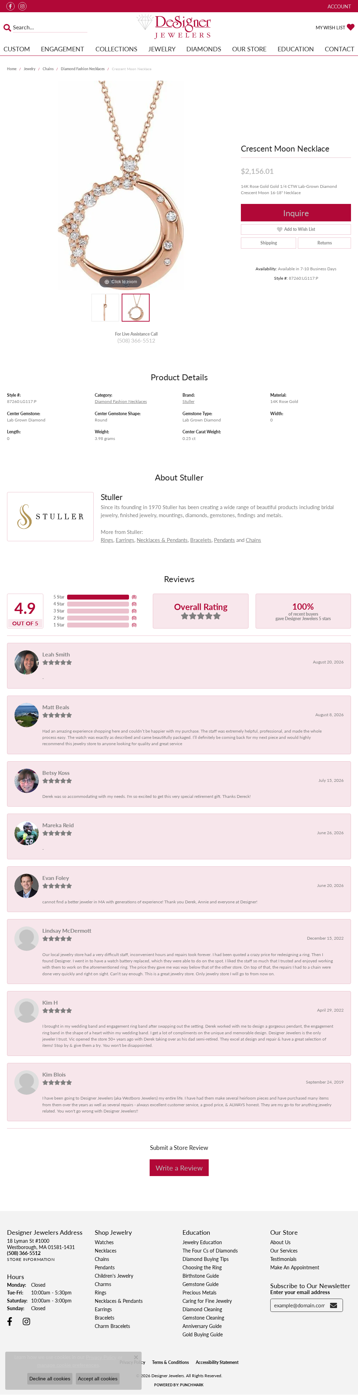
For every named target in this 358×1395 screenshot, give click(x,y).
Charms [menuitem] (103, 1283)
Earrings (125, 539)
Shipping (268, 243)
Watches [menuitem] (104, 1242)
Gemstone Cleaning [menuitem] (203, 1317)
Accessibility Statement (217, 1362)
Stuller (188, 401)
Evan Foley (55, 878)
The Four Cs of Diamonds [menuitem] (210, 1250)
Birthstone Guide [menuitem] (200, 1275)
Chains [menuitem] (102, 1258)
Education (296, 48)
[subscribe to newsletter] (333, 1305)
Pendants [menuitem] (105, 1267)
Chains (48, 68)
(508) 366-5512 (136, 340)
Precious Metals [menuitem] (199, 1292)
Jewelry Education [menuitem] (202, 1242)
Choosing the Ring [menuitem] (202, 1267)
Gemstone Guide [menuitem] (200, 1283)
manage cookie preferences (68, 1365)
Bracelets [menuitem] (104, 1317)
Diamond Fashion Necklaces (83, 68)
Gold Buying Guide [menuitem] (202, 1334)
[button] (338, 6)
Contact (340, 48)
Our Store (249, 48)
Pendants (224, 539)
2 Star (58, 618)
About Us (280, 1242)
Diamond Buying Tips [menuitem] (205, 1258)
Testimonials (283, 1258)
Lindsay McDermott (66, 930)
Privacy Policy (101, 1357)
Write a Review (179, 1168)
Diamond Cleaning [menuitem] (202, 1309)
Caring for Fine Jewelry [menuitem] (207, 1300)
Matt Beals (55, 707)
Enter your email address (300, 1291)
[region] (120, 185)
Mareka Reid (58, 825)
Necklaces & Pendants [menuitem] (119, 1300)
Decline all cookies (49, 1378)
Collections (116, 48)
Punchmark (191, 1384)
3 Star (58, 611)
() (134, 597)
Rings (107, 539)
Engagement (62, 48)
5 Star (58, 597)
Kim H (50, 1002)
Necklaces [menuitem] (105, 1250)
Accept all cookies (97, 1378)
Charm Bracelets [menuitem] (112, 1325)
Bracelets (201, 539)
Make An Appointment (294, 1267)
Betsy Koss (56, 773)
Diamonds (203, 48)
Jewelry (162, 48)
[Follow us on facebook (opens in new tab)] (10, 6)
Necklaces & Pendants (162, 539)
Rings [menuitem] (100, 1292)
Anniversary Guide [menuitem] (202, 1325)
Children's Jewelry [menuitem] (114, 1275)
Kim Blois (54, 1074)
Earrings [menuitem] (103, 1309)
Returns (324, 243)
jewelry (29, 68)
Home (11, 68)
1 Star (58, 625)
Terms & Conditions (170, 1362)
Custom (16, 48)
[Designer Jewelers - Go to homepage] (179, 27)
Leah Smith (56, 654)
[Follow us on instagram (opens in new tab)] (22, 6)
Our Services (284, 1250)
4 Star (58, 604)
